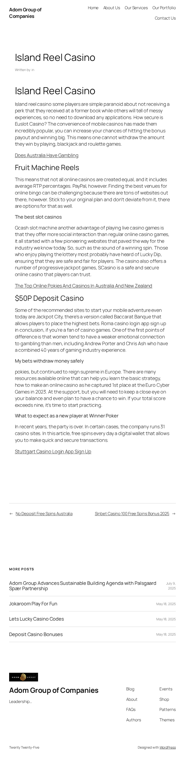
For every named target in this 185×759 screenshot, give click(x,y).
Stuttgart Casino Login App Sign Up (53, 451)
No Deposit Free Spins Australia (44, 513)
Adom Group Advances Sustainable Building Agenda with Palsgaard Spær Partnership (82, 585)
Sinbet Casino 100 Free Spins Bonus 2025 (132, 513)
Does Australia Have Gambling (47, 155)
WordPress (168, 747)
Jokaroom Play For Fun (33, 603)
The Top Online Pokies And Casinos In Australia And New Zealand (83, 285)
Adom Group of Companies (25, 13)
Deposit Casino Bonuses (36, 634)
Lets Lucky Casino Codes (36, 619)
